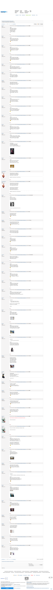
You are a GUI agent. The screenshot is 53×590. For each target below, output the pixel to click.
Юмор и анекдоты (12, 561)
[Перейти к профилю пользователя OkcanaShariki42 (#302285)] (3, 177)
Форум (16, 12)
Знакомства (16, 11)
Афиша (21, 11)
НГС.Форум (3, 561)
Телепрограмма (27, 11)
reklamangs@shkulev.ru (29, 582)
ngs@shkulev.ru (9, 587)
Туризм (21, 10)
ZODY (30, 11)
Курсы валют (22, 12)
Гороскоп (26, 10)
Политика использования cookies (30, 587)
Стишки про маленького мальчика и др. (21, 45)
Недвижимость (17, 10)
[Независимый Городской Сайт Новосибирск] (4, 12)
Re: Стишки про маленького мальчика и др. (21, 80)
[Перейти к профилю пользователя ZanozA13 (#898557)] (3, 422)
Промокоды (26, 12)
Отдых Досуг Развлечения (7, 561)
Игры (30, 10)
